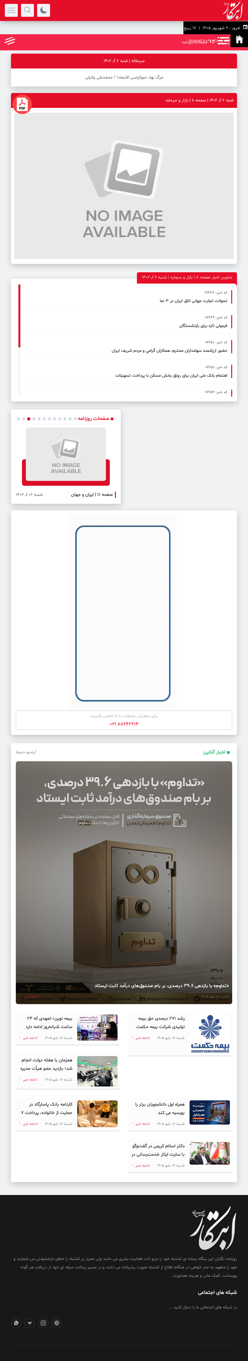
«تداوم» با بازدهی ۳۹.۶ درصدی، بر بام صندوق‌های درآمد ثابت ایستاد (162, 985)
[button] (18, 418)
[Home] (239, 40)
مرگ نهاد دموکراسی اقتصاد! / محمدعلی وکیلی (124, 77)
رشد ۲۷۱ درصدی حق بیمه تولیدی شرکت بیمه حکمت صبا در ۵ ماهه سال (160, 1026)
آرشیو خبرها (26, 752)
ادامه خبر (30, 996)
